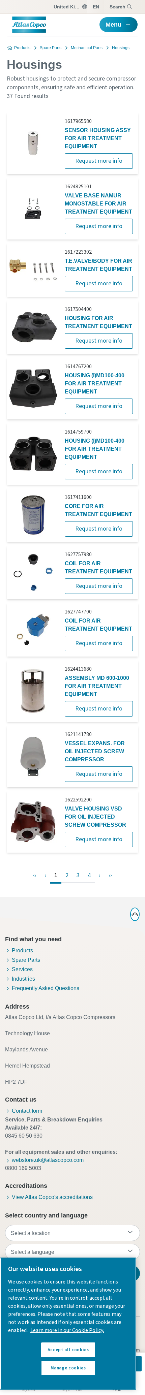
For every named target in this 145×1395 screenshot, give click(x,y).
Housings (120, 47)
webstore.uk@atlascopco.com (48, 1160)
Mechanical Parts (87, 47)
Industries (23, 979)
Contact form (27, 1111)
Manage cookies (68, 1368)
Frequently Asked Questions (45, 988)
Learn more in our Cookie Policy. (67, 1330)
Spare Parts (50, 47)
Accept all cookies (68, 1350)
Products (22, 47)
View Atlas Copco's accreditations (52, 1197)
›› (110, 875)
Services (22, 969)
